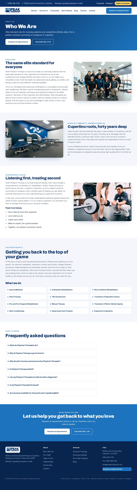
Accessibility (75, 478)
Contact (92, 11)
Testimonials (48, 462)
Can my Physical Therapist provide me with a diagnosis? (33, 377)
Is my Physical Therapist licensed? (24, 385)
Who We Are (48, 451)
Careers (83, 11)
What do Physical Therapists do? (24, 345)
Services (43, 11)
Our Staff (47, 455)
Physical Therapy (80, 451)
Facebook (100, 3)
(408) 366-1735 (13, 3)
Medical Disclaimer (97, 478)
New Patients (67, 11)
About (34, 11)
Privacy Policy (65, 478)
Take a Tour (48, 458)
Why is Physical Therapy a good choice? (27, 353)
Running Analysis (80, 455)
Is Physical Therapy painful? (22, 369)
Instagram (109, 3)
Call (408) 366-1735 (43, 42)
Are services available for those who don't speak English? (34, 393)
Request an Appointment (119, 11)
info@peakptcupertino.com (112, 464)
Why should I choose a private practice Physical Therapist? (35, 361)
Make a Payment (123, 3)
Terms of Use (85, 478)
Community (54, 11)
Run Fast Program (80, 458)
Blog (76, 11)
